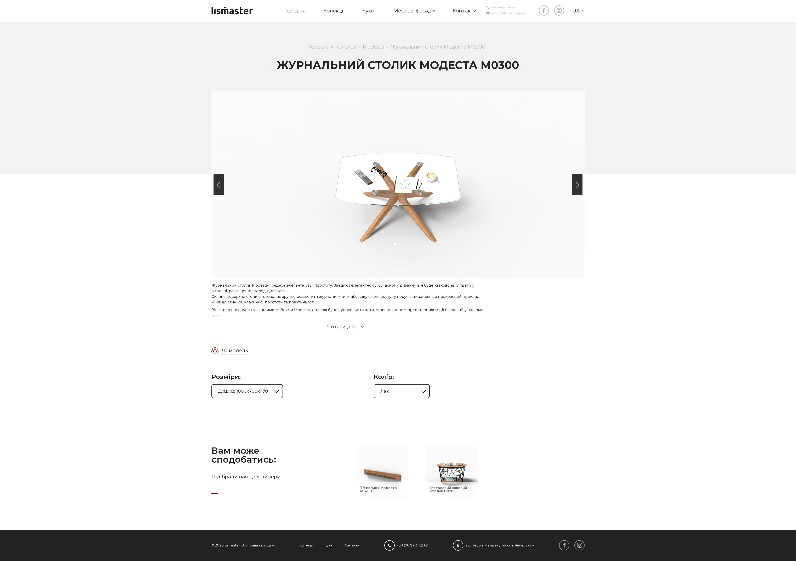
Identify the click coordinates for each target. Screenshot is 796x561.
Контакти (465, 11)
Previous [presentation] (219, 185)
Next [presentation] (577, 185)
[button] (390, 244)
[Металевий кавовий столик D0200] (452, 496)
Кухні (369, 11)
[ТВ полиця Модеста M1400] (382, 496)
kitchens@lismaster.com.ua (508, 13)
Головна (295, 11)
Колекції (334, 11)
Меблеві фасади (414, 11)
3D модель (234, 350)
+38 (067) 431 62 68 (503, 7)
